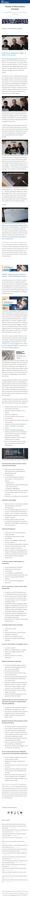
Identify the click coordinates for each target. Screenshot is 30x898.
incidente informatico (18, 430)
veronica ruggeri (22, 254)
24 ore (13, 786)
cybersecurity (7, 790)
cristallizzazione (9, 788)
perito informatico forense (17, 250)
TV (23, 242)
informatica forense (14, 792)
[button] (2, 2)
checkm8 (15, 244)
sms (25, 250)
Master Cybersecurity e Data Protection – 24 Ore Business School (14, 275)
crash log (10, 246)
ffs (20, 246)
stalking (21, 252)
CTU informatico (13, 374)
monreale (18, 248)
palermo (9, 250)
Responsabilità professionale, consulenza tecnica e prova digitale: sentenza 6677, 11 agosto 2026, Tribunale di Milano (14, 826)
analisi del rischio (20, 786)
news (21, 242)
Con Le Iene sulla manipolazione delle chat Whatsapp (14, 853)
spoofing (4, 252)
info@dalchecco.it (14, 895)
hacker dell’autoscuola (11, 59)
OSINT (11, 133)
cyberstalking (16, 246)
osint (23, 248)
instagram (10, 248)
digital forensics (14, 790)
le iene (14, 248)
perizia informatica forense (11, 347)
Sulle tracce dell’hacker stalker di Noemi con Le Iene (14, 54)
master (21, 792)
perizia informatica (15, 794)
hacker (22, 246)
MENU (6, 2)
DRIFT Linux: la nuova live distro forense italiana (13, 841)
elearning (21, 790)
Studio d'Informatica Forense (15, 7)
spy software (10, 252)
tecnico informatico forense (11, 254)
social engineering (19, 795)
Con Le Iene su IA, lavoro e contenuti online (12, 837)
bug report (9, 244)
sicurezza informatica (9, 795)
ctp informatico (17, 788)
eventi (21, 784)
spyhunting (16, 252)
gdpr (25, 790)
